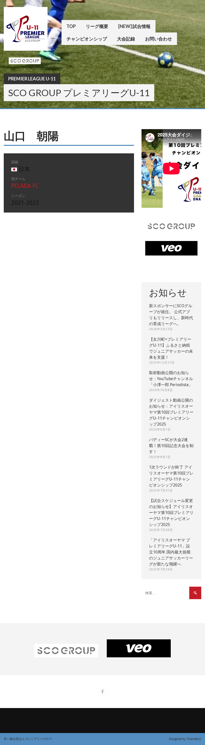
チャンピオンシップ (86, 38)
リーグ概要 (97, 26)
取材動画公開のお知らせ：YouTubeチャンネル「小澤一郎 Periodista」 (171, 378)
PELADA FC (24, 186)
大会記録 (126, 38)
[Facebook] (102, 691)
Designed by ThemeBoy (185, 739)
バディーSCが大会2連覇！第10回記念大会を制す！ (171, 445)
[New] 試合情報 (134, 26)
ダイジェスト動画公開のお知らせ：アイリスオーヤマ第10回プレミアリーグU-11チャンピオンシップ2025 (171, 412)
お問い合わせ (158, 38)
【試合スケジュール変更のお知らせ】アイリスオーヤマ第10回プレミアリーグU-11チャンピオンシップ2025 (171, 512)
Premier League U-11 (32, 78)
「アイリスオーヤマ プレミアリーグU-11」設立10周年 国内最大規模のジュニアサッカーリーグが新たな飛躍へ (171, 552)
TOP (71, 26)
